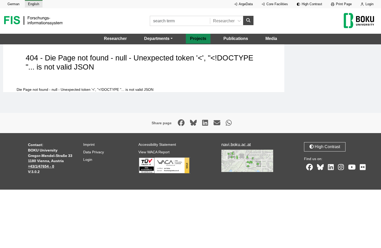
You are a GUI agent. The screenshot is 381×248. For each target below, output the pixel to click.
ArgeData (245, 4)
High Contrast (311, 4)
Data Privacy (93, 152)
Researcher (115, 38)
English (33, 4)
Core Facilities (276, 4)
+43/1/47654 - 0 (41, 166)
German (13, 4)
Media (271, 38)
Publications (235, 38)
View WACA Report (154, 152)
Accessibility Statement (157, 144)
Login (368, 4)
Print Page (343, 4)
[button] (158, 39)
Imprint (89, 144)
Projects (198, 38)
